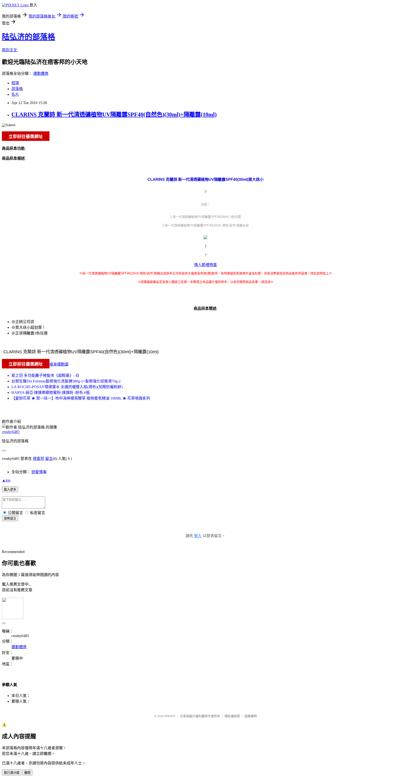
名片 (15, 94)
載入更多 (10, 489)
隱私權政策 (232, 716)
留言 (49, 459)
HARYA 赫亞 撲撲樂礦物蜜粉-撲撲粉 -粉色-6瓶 (50, 393)
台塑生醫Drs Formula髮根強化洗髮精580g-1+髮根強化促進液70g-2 (66, 381)
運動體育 (41, 74)
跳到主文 (9, 50)
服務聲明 (251, 716)
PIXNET (170, 716)
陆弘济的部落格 (28, 37)
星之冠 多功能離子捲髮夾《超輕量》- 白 (45, 375)
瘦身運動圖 (58, 364)
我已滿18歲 (12, 772)
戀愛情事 (39, 472)
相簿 (15, 83)
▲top (6, 480)
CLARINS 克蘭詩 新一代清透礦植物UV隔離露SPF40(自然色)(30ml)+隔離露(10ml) (114, 114)
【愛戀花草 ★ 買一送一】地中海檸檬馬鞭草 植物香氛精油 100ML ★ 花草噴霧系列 (80, 398)
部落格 (17, 89)
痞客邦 (38, 459)
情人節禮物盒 (205, 265)
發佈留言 (10, 518)
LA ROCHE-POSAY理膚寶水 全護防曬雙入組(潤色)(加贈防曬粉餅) (66, 387)
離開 (27, 772)
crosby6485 (11, 432)
